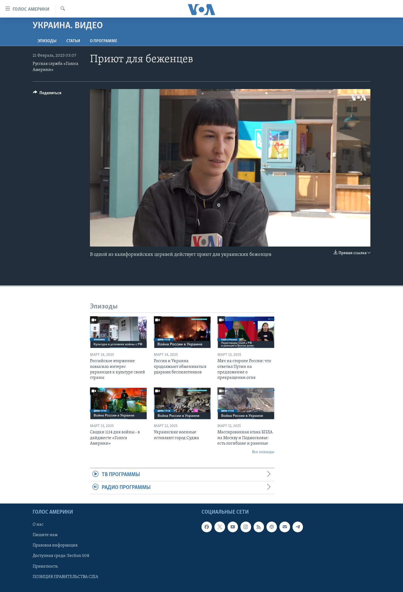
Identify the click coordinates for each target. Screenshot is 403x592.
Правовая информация (55, 546)
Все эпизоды (263, 452)
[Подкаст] (271, 527)
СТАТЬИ (73, 41)
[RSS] (259, 527)
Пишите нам (45, 535)
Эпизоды (47, 41)
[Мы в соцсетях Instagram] (245, 527)
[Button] (47, 94)
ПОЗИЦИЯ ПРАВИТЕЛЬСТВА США (65, 577)
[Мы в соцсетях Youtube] (233, 527)
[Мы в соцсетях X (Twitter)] (219, 527)
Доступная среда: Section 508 (61, 556)
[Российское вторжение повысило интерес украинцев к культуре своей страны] (118, 332)
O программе (103, 41)
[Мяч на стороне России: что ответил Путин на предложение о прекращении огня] (245, 332)
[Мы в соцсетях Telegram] (298, 527)
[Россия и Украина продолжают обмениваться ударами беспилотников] (182, 332)
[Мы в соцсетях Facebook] (207, 527)
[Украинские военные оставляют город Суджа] (182, 403)
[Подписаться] (284, 527)
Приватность (45, 566)
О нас (38, 525)
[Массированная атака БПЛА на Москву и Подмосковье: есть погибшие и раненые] (245, 403)
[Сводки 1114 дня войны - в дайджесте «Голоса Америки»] (118, 403)
